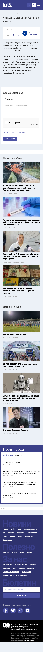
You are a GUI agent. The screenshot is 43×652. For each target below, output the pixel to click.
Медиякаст (20, 533)
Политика (11, 533)
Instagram (20, 610)
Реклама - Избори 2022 (26, 568)
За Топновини (7, 564)
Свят (19, 529)
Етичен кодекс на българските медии (15, 575)
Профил (29, 552)
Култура (12, 536)
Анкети (14, 552)
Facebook (5, 610)
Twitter (13, 610)
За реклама (6, 568)
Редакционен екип (21, 564)
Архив (22, 552)
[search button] (29, 5)
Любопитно (29, 536)
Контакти (33, 564)
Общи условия (26, 572)
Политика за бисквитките (11, 572)
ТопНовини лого (7, 4)
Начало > (6, 13)
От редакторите (32, 533)
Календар (6, 552)
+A (13, 35)
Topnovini (6, 625)
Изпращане (10, 138)
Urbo (14, 568)
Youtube (27, 610)
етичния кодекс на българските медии (24, 630)
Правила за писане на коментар (14, 133)
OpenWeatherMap (29, 640)
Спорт (20, 536)
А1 (4, 533)
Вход (34, 5)
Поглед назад (7, 540)
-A (18, 35)
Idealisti (13, 529)
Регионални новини (30, 529)
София (5, 536)
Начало (5, 529)
